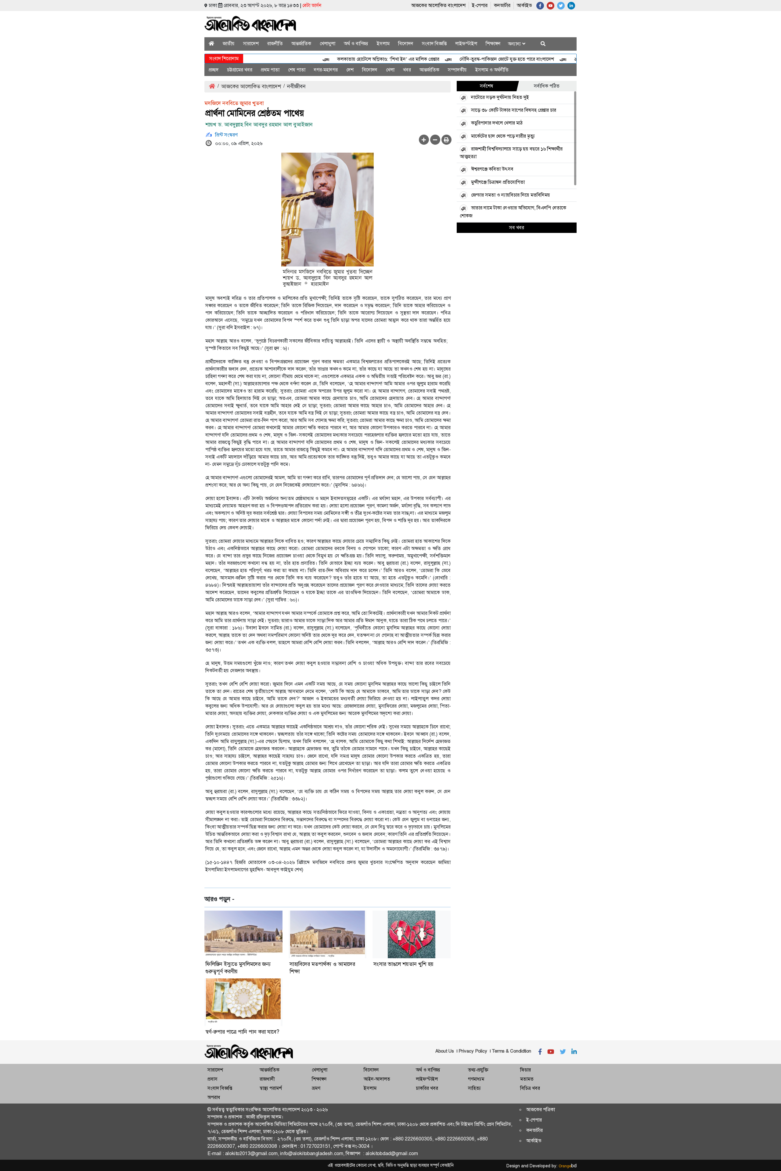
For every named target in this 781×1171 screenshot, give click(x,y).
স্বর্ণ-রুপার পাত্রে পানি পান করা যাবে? (242, 1031)
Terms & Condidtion (511, 1051)
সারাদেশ (251, 43)
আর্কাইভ (524, 5)
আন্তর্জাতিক (301, 43)
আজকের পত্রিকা (540, 1109)
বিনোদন (405, 43)
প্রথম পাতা (270, 70)
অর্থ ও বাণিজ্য (356, 43)
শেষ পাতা (296, 70)
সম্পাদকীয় (457, 70)
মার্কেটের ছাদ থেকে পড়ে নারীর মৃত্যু (503, 136)
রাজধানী (267, 1079)
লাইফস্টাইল (466, 43)
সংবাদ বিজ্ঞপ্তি (434, 43)
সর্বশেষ (486, 86)
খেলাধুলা (327, 43)
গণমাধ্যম (476, 1079)
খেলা (390, 70)
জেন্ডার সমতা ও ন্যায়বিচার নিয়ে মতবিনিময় (510, 195)
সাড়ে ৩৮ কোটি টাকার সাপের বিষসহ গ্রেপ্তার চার (513, 110)
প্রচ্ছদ (213, 70)
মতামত (527, 1079)
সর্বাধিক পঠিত (547, 86)
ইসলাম (383, 43)
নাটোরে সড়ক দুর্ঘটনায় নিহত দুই (500, 97)
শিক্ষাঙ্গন (493, 43)
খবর (407, 70)
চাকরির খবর (427, 1088)
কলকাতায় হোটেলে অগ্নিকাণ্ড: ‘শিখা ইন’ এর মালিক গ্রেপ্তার (366, 59)
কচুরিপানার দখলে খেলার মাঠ (497, 123)
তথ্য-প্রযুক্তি (478, 1070)
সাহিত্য (474, 1088)
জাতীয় (229, 43)
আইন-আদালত (377, 1079)
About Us (444, 1051)
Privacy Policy (473, 1051)
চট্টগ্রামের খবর (239, 70)
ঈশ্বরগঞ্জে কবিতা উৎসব (492, 169)
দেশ (350, 70)
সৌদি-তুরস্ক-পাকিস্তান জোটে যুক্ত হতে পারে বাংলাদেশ (485, 59)
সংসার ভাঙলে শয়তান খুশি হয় (403, 964)
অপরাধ (213, 1097)
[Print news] (446, 140)
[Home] (211, 43)
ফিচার (525, 1070)
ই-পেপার (480, 5)
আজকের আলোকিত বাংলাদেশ (438, 5)
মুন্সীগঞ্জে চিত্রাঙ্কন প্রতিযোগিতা (498, 182)
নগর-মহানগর (326, 70)
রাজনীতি (275, 43)
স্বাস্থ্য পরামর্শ (271, 1088)
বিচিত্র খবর (530, 1088)
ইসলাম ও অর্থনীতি (492, 70)
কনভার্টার (502, 5)
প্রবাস (212, 1079)
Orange (568, 1166)
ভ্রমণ (316, 1088)
